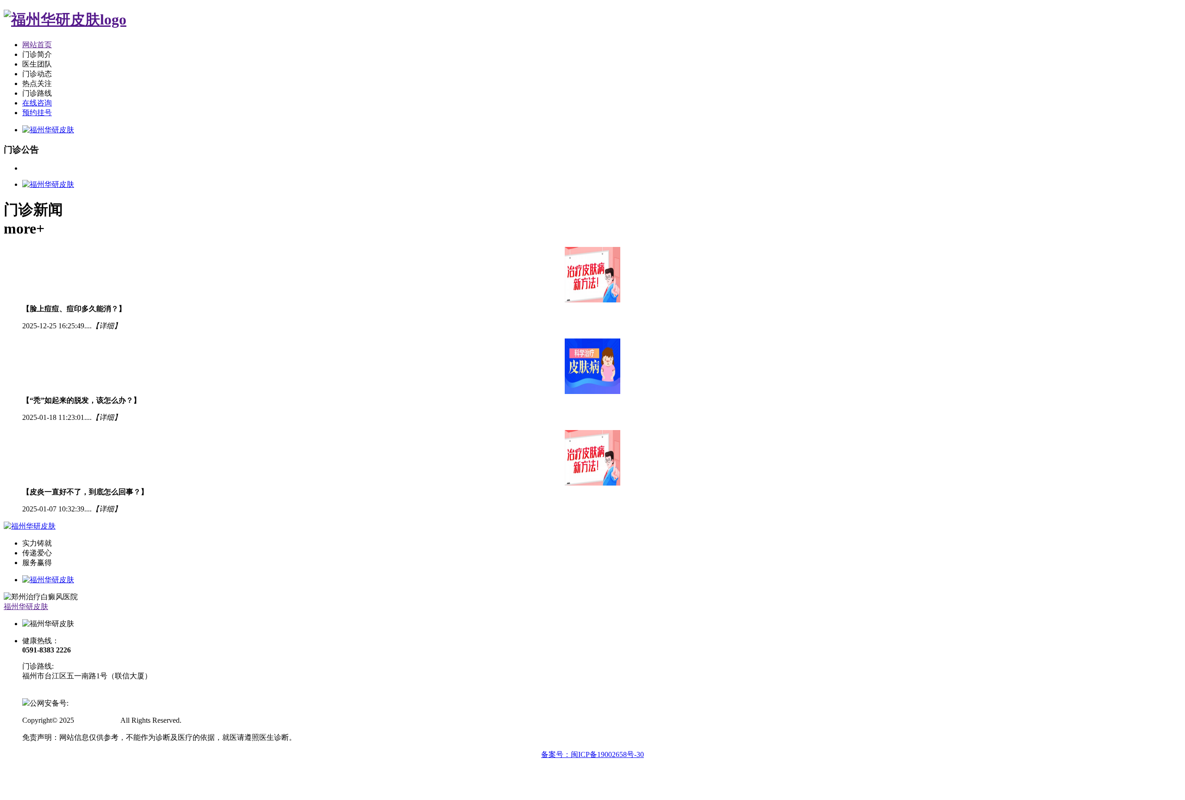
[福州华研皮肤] (65, 19)
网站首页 (37, 45)
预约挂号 (37, 113)
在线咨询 (37, 103)
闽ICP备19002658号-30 (58, 693)
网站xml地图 (203, 720)
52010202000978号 (98, 703)
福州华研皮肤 (26, 606)
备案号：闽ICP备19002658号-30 (592, 754)
